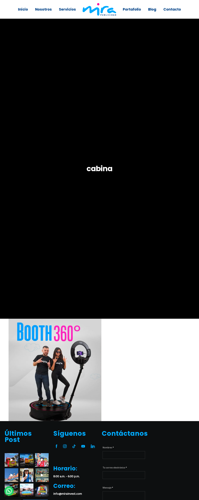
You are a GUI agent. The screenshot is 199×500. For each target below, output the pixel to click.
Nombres (108, 447)
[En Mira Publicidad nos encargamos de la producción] (11, 460)
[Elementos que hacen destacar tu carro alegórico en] (42, 460)
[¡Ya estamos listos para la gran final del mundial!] (42, 475)
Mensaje (108, 487)
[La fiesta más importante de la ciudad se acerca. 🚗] (27, 490)
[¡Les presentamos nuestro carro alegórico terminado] (27, 460)
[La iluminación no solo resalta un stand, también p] (27, 475)
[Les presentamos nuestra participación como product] (11, 475)
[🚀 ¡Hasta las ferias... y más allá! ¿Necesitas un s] (42, 490)
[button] (9, 491)
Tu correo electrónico (115, 467)
